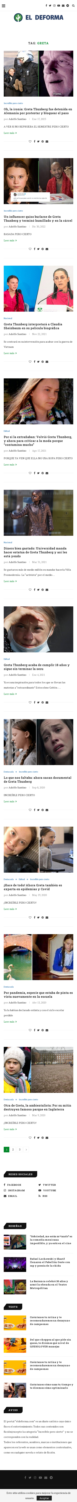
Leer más (9, 133)
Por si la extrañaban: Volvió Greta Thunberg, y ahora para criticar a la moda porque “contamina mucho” (38, 441)
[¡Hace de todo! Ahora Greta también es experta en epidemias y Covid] (38, 850)
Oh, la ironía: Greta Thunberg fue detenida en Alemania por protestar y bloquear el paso (38, 111)
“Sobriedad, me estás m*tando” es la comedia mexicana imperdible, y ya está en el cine (51, 1240)
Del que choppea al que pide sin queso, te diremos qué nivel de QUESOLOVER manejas (50, 1343)
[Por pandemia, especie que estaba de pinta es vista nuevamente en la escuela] (38, 957)
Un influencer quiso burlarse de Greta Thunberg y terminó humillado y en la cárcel (38, 218)
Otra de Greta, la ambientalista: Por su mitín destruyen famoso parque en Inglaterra (37, 1107)
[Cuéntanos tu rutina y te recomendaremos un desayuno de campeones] (15, 1323)
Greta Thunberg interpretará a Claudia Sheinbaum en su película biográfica (33, 326)
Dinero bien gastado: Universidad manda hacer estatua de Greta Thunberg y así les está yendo (35, 552)
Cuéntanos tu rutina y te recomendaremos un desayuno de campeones (50, 1321)
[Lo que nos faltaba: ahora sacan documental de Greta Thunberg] (38, 742)
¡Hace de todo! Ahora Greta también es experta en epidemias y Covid (33, 887)
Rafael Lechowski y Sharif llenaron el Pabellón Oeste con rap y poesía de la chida (50, 1262)
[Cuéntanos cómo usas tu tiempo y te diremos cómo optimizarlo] (15, 1390)
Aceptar (44, 1498)
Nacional (8, 318)
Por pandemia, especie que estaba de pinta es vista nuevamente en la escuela (38, 994)
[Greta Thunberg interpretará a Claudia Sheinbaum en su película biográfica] (38, 289)
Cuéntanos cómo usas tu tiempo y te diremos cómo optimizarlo (51, 1386)
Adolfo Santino (17, 119)
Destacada (9, 772)
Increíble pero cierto (13, 103)
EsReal (7, 431)
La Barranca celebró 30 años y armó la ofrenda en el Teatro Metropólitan (49, 1285)
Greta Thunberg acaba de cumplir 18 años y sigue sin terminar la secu (37, 667)
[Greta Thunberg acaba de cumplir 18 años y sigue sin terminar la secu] (38, 629)
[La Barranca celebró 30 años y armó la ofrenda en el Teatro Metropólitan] (15, 1287)
